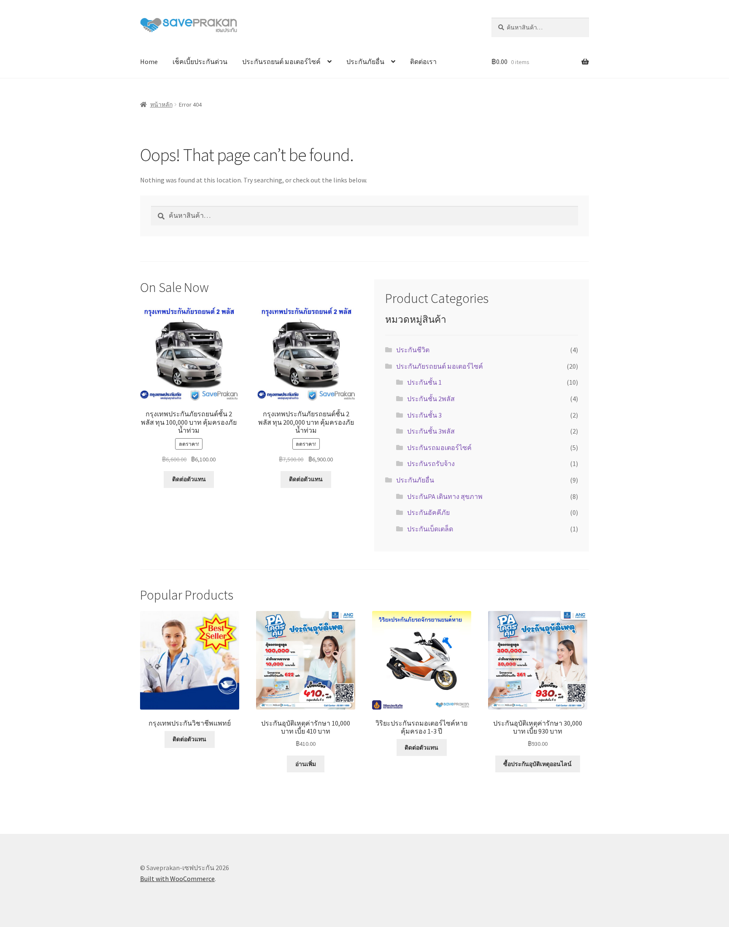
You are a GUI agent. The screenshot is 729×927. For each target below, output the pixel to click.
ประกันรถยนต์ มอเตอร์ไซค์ (281, 61)
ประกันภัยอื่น (365, 61)
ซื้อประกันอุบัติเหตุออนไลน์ (537, 764)
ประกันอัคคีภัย (428, 512)
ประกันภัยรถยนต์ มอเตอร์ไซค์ (439, 366)
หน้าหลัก (161, 104)
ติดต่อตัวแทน (189, 479)
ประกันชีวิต (412, 350)
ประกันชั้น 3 (424, 415)
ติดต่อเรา (423, 61)
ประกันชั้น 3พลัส (431, 431)
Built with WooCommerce (177, 878)
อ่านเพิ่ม (305, 764)
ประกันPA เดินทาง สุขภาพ (445, 496)
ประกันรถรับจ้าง (431, 463)
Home (149, 61)
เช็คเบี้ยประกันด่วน (200, 61)
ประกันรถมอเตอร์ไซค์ (439, 447)
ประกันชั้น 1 (424, 382)
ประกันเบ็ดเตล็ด (430, 529)
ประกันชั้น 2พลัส (431, 398)
